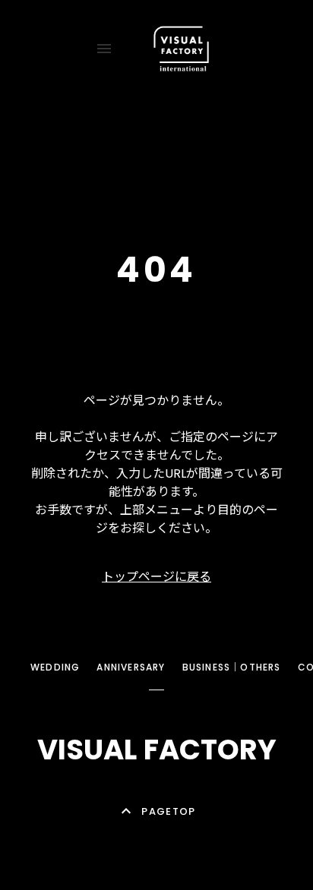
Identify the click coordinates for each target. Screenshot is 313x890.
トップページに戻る (156, 576)
